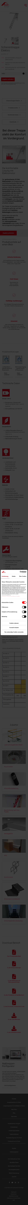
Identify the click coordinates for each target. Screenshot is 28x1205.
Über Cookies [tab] (22, 576)
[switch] (24, 607)
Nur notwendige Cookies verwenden (14, 632)
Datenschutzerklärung (11, 596)
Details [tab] (14, 576)
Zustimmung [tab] (5, 576)
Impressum (4, 596)
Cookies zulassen (14, 623)
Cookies (17, 596)
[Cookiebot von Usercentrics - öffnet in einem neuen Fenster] (20, 572)
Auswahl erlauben (14, 627)
